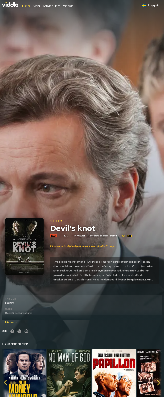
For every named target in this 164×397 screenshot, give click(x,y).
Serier (36, 6)
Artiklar (48, 6)
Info (57, 6)
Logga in (154, 5)
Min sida (68, 6)
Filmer (26, 6)
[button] (144, 5)
